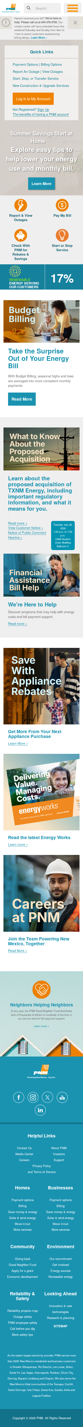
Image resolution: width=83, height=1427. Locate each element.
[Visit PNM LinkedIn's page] (41, 1109)
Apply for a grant (22, 1270)
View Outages (52, 71)
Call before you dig (22, 1328)
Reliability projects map (22, 1310)
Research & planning (60, 1318)
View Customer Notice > (25, 527)
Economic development (22, 1276)
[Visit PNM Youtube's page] (63, 1096)
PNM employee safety (22, 1322)
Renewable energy (60, 1276)
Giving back (22, 1258)
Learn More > (39, 38)
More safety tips (22, 1334)
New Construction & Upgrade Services (41, 85)
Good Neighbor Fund (22, 1264)
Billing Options (51, 64)
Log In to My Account (33, 98)
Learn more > (18, 844)
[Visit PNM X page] (49, 1096)
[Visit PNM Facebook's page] (20, 1096)
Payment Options (25, 64)
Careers (24, 1160)
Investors (59, 1154)
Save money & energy (22, 1212)
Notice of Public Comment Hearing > (27, 535)
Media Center (24, 1154)
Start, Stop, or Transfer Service (36, 78)
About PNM (59, 1148)
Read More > (17, 950)
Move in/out (22, 1224)
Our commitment (61, 1258)
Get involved (60, 1264)
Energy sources (60, 1270)
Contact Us (24, 1148)
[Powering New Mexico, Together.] (11, 7)
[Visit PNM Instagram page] (34, 1096)
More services (23, 1229)
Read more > (17, 523)
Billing (22, 1206)
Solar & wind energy (22, 1218)
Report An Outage (26, 71)
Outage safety (22, 1316)
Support (59, 1160)
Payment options (23, 1200)
